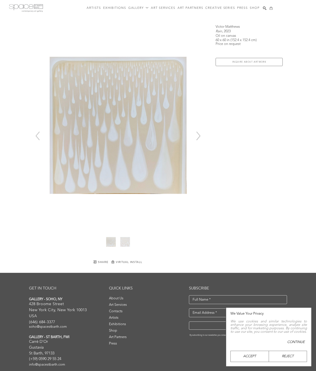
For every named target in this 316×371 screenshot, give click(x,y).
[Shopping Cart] (271, 8)
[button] (138, 8)
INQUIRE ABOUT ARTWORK (249, 62)
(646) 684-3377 (42, 322)
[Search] (264, 8)
